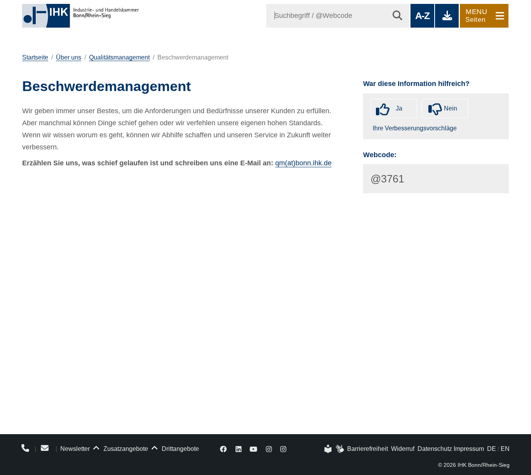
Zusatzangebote (125, 448)
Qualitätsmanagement (119, 57)
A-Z (422, 15)
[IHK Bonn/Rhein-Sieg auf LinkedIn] (238, 448)
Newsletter (75, 448)
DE (491, 448)
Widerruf (402, 448)
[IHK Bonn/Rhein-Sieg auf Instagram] (268, 448)
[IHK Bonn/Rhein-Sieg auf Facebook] (224, 448)
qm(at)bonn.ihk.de (303, 163)
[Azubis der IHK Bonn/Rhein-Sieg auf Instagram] (283, 448)
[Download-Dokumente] (447, 16)
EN (505, 448)
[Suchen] (397, 16)
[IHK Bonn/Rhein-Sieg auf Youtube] (253, 448)
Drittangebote (179, 448)
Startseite (35, 57)
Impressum (469, 448)
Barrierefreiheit (367, 448)
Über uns (68, 57)
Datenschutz (434, 448)
